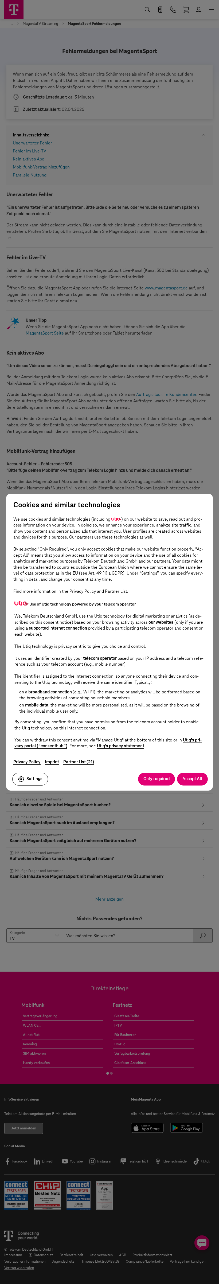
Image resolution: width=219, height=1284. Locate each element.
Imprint (52, 762)
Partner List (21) (78, 762)
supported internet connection (58, 628)
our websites (160, 622)
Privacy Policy (27, 762)
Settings (34, 779)
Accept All (192, 779)
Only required (156, 779)
